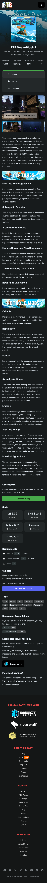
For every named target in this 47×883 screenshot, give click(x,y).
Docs (23, 757)
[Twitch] (26, 870)
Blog (23, 753)
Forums (23, 821)
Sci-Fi (22, 609)
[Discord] (4, 870)
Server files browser (10, 685)
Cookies (23, 851)
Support (23, 765)
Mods (14, 81)
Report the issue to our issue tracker (17, 579)
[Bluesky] (10, 870)
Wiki (23, 810)
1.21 (5, 605)
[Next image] (41, 107)
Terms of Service (23, 844)
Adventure (37, 605)
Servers (23, 768)
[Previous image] (6, 107)
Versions (15, 88)
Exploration (14, 605)
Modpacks (23, 802)
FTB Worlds (23, 795)
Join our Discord (25, 588)
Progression (26, 605)
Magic (12, 601)
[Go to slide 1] (11, 126)
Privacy (23, 840)
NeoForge (38, 601)
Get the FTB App (23, 499)
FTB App (23, 791)
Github (23, 825)
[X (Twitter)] (15, 870)
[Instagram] (20, 870)
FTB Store (23, 799)
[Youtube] (31, 870)
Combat (13, 609)
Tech (20, 601)
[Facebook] (37, 870)
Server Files (23, 806)
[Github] (42, 870)
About (14, 74)
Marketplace (23, 817)
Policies (23, 855)
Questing (29, 601)
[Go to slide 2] (32, 126)
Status (23, 772)
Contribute (23, 761)
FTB (5, 601)
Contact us (23, 776)
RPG (5, 609)
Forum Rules (23, 847)
